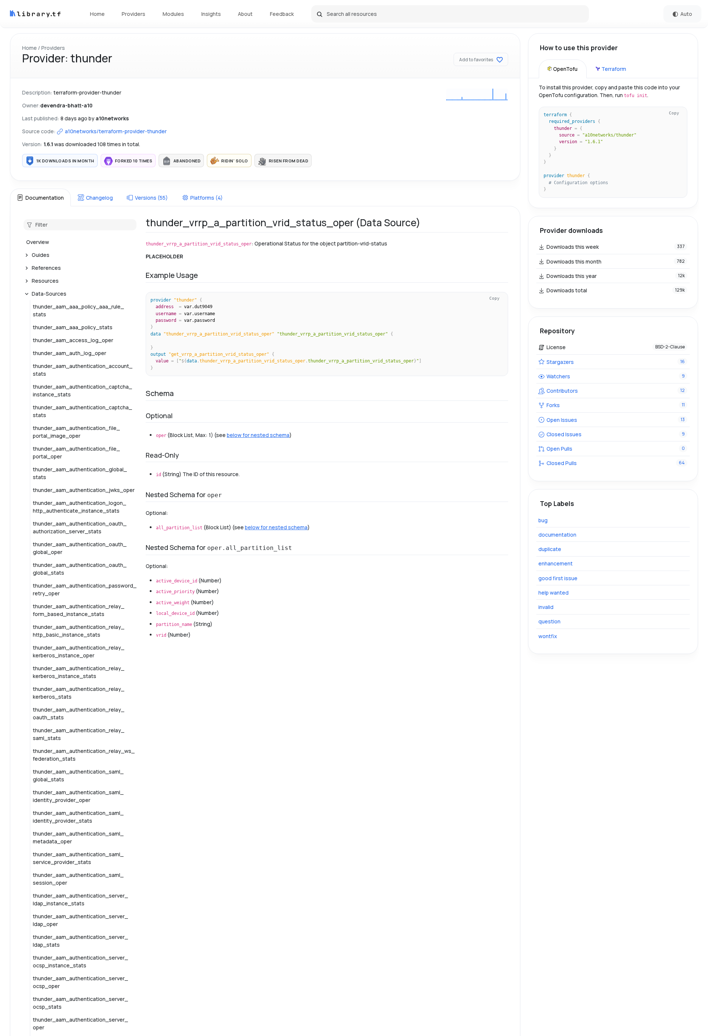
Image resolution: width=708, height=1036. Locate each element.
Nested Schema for (184, 494)
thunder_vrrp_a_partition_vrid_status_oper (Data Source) (283, 222)
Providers (133, 13)
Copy (494, 298)
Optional (159, 415)
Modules (173, 13)
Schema (160, 393)
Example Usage (172, 275)
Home (97, 13)
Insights (211, 13)
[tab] (40, 197)
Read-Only (162, 455)
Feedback (282, 13)
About (245, 13)
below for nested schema (258, 434)
